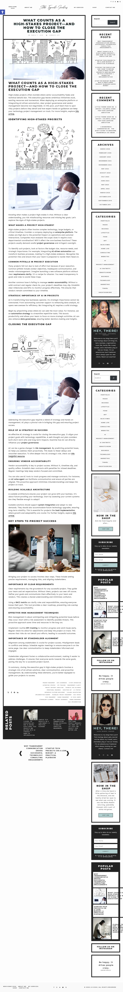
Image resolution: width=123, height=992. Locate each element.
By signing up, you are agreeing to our (105, 570)
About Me (28, 7)
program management (49, 682)
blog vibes (105, 244)
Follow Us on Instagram (106, 661)
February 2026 (105, 153)
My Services (79, 7)
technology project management (62, 694)
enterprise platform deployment (55, 692)
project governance (61, 699)
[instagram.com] (103, 755)
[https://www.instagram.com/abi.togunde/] (99, 363)
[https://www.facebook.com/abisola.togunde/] (112, 363)
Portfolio (105, 221)
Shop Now (105, 529)
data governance (62, 682)
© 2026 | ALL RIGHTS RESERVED (103, 987)
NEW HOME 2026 (13, 7)
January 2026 (105, 157)
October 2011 (105, 204)
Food (105, 236)
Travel (105, 288)
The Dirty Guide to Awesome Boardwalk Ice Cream (105, 130)
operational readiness (54, 689)
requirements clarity (74, 685)
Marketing (105, 284)
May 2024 (105, 168)
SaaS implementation (74, 701)
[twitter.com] (99, 755)
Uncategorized (105, 292)
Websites (105, 256)
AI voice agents (76, 697)
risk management (50, 697)
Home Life (105, 248)
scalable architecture (74, 692)
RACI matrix (77, 694)
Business (105, 276)
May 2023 (105, 184)
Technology (105, 280)
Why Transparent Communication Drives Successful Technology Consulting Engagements (33, 753)
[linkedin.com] (108, 755)
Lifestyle (105, 232)
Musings (105, 228)
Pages (105, 224)
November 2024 (105, 165)
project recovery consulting (54, 687)
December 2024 (105, 161)
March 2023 (105, 192)
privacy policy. (108, 570)
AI (105, 260)
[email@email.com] (112, 755)
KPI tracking (61, 685)
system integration (75, 682)
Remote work (105, 272)
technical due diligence (73, 687)
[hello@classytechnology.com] (108, 363)
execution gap (67, 689)
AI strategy (77, 689)
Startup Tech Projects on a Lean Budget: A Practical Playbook (44, 723)
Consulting (105, 252)
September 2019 (105, 200)
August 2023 (105, 173)
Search (97, 19)
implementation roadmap (42, 694)
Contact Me (110, 7)
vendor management (75, 699)
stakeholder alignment (46, 699)
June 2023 (105, 180)
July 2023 (105, 176)
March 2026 (105, 149)
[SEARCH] (113, 378)
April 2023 (105, 188)
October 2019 (105, 196)
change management (63, 697)
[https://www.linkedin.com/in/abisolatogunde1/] (103, 363)
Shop (95, 7)
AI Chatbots (105, 268)
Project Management (105, 264)
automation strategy (49, 685)
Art (105, 240)
